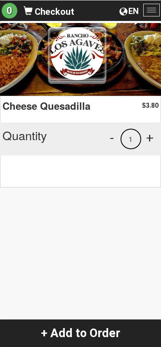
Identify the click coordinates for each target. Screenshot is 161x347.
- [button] (112, 138)
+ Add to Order (80, 333)
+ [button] (150, 138)
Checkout (53, 12)
